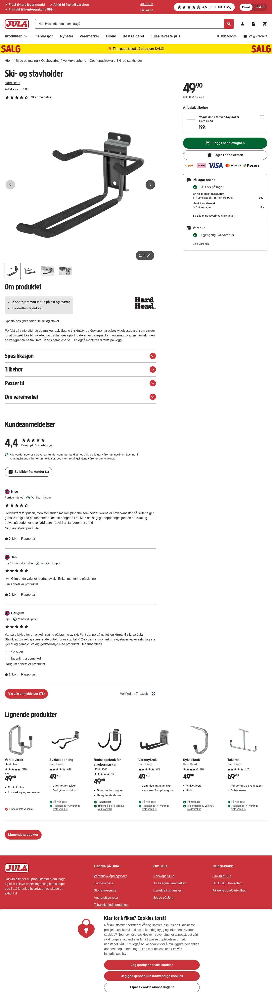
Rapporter (28, 538)
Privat (246, 7)
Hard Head (12, 83)
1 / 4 (142, 255)
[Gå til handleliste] (253, 24)
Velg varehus (258, 36)
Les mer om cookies (156, 949)
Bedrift (260, 7)
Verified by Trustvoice (135, 693)
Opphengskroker (101, 60)
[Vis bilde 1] (13, 271)
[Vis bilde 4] (65, 271)
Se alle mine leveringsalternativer (214, 215)
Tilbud (111, 36)
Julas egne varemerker (169, 883)
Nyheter (66, 36)
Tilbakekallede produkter (111, 904)
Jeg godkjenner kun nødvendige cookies (152, 976)
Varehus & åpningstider (110, 876)
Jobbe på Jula (163, 897)
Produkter (13, 36)
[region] (136, 953)
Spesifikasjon (19, 356)
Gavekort (146, 10)
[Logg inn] (242, 24)
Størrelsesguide (105, 890)
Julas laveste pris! (166, 36)
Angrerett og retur (106, 897)
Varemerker (89, 36)
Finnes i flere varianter (21, 809)
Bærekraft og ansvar (167, 890)
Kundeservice (227, 36)
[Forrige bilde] (10, 185)
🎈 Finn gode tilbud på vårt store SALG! (136, 48)
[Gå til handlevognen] (265, 24)
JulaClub (146, 4)
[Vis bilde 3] (48, 271)
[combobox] (134, 24)
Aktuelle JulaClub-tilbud (230, 890)
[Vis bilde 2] (30, 271)
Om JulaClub (222, 876)
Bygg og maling (27, 60)
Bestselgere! (133, 36)
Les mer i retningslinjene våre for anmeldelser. (86, 458)
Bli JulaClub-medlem (227, 883)
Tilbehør (14, 369)
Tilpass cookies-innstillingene (151, 987)
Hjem (8, 60)
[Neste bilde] (150, 185)
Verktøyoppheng (74, 60)
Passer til (14, 383)
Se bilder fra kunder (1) (32, 471)
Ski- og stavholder (129, 60)
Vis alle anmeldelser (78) (26, 693)
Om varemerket (21, 397)
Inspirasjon (44, 36)
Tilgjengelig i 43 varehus (66, 807)
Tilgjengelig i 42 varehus (200, 807)
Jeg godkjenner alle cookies (152, 965)
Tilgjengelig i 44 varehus (111, 807)
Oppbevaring (50, 60)
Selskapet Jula (163, 876)
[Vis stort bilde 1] (80, 184)
